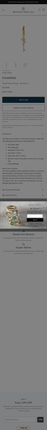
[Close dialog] (45, 202)
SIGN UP (35, 220)
